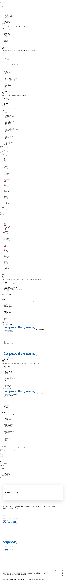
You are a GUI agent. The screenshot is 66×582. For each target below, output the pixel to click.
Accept (55, 570)
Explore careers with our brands (7, 388)
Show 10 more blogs (6, 520)
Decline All (55, 575)
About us (4, 106)
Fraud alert (6, 539)
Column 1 (6, 552)
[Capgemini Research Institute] (34, 293)
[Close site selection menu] (4, 150)
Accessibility (6, 533)
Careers (4, 62)
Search (1, 449)
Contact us (8, 560)
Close (1, 454)
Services (4, 48)
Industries (5, 24)
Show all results (2, 465)
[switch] (9, 148)
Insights (4, 6)
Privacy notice (9, 567)
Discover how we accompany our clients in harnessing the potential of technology (15, 447)
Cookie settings (7, 537)
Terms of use (7, 532)
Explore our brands (5, 322)
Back (6, 72)
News (4, 93)
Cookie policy (7, 538)
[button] (6, 209)
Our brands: (5, 545)
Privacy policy (7, 534)
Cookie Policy (42, 579)
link (2, 24)
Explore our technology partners (7, 324)
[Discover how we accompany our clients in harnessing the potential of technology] (34, 446)
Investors (6, 531)
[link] (8, 2)
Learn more (4, 10)
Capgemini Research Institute (6, 294)
